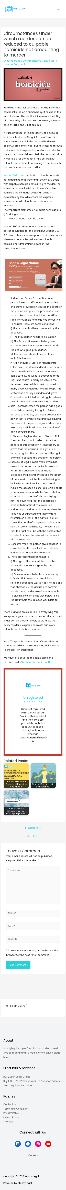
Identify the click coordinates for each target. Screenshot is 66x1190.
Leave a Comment (14, 64)
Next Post (32, 836)
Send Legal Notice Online (17, 1085)
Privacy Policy (11, 1113)
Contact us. (10, 1104)
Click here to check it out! (35, 662)
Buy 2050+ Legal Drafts (16, 1077)
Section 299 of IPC (14, 175)
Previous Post (33, 828)
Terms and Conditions (16, 1108)
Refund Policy (11, 1117)
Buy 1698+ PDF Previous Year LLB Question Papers (31, 1081)
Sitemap (8, 1121)
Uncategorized (12, 60)
